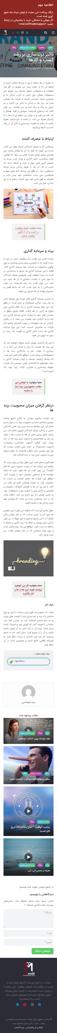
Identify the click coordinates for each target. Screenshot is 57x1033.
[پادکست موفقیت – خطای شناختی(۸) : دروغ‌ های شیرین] (28, 811)
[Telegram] (27, 32)
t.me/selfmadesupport (32, 24)
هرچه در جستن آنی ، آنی (39, 870)
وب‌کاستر (19, 1027)
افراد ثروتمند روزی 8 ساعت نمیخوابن (34, 738)
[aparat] (13, 32)
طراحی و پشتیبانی (34, 1027)
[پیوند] (4, 32)
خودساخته (15, 119)
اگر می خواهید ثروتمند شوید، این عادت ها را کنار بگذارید (28, 589)
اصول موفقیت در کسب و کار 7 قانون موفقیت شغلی (27, 232)
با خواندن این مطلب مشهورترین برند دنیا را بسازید (28, 386)
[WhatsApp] (17, 32)
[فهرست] (53, 32)
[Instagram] (22, 32)
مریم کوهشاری (29, 702)
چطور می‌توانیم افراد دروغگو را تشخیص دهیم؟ (29, 779)
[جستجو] (46, 32)
